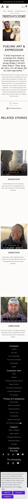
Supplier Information (14, 419)
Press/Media (14, 363)
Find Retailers (14, 395)
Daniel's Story (14, 326)
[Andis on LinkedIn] (23, 455)
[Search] (22, 7)
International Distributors (14, 388)
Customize (19, 493)
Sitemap (14, 444)
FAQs (14, 374)
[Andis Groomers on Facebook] (9, 464)
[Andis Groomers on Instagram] (14, 464)
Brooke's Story (14, 179)
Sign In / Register (14, 430)
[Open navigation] (7, 7)
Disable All (7, 497)
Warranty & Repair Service (14, 381)
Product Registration (14, 391)
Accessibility (14, 416)
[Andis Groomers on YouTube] (18, 464)
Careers (14, 349)
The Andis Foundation (14, 360)
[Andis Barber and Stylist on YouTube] (18, 455)
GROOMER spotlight (20, 11)
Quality (14, 367)
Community (10, 11)
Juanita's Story (14, 252)
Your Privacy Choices (13, 423)
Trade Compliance (14, 409)
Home (4, 11)
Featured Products (14, 441)
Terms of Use (14, 412)
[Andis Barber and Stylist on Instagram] (9, 455)
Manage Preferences (14, 437)
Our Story (14, 353)
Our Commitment (14, 356)
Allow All (7, 493)
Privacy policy (14, 402)
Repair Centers (14, 384)
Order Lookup (14, 434)
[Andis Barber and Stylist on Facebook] (4, 455)
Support (14, 377)
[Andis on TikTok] (14, 455)
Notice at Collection (14, 405)
